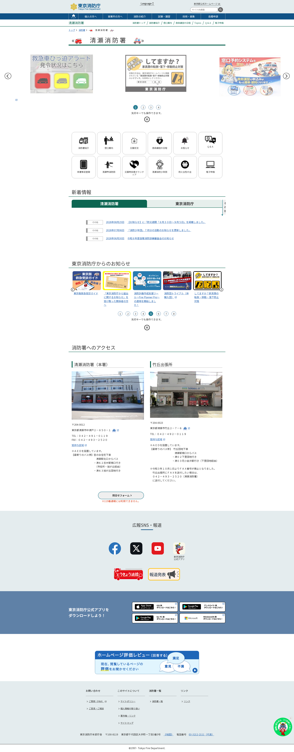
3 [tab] (151, 107)
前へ (8, 76)
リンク (187, 701)
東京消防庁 (184, 203)
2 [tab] (143, 107)
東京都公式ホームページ (205, 3)
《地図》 (168, 734)
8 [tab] (174, 314)
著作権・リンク (128, 715)
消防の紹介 (140, 16)
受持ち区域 (78, 445)
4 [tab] (158, 107)
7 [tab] (166, 314)
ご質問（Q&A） (96, 701)
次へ (286, 76)
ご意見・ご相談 (96, 708)
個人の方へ (91, 16)
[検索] (220, 9)
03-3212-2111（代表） (201, 734)
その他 (225, 207)
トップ (73, 18)
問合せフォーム (121, 495)
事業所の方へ (115, 16)
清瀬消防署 (109, 203)
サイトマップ (127, 722)
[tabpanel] (147, 73)
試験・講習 (164, 16)
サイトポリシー (128, 701)
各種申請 (213, 16)
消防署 (82, 30)
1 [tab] (135, 107)
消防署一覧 (157, 701)
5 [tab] (151, 314)
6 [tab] (158, 314)
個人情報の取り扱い (130, 708)
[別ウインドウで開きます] (53, 75)
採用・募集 (189, 16)
